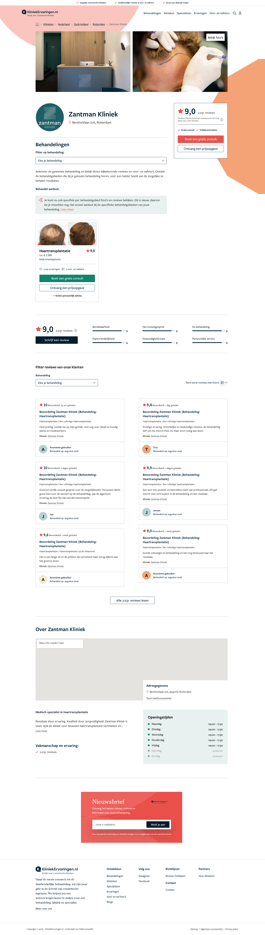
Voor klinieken (207, 876)
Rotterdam (99, 24)
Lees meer (67, 209)
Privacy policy (231, 928)
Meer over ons (44, 908)
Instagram (144, 876)
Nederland (64, 24)
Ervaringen (200, 13)
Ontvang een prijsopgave (67, 288)
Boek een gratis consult (67, 278)
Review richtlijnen (175, 876)
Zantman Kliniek (56, 435)
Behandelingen (152, 13)
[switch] (207, 383)
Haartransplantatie (54, 250)
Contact (170, 889)
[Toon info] (222, 120)
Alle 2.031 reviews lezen (132, 600)
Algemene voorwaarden (212, 928)
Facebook (144, 881)
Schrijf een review (56, 340)
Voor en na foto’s (116, 896)
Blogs (110, 902)
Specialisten (184, 13)
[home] (40, 13)
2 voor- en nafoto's (75, 269)
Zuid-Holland (81, 24)
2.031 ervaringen (52, 269)
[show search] (234, 13)
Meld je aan (158, 824)
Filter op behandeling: (50, 152)
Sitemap (194, 928)
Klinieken (169, 13)
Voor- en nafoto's (219, 13)
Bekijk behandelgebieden (50, 259)
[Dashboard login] (240, 13)
